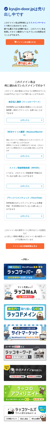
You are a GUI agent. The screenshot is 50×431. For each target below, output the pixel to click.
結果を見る (25, 120)
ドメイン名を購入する (26, 42)
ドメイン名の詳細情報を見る (25, 246)
